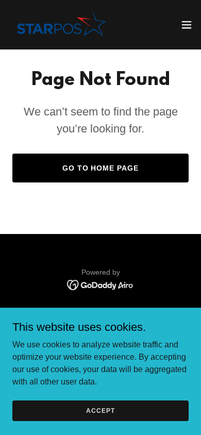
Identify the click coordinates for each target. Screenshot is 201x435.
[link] (60, 24)
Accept (100, 410)
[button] (186, 24)
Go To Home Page (100, 168)
